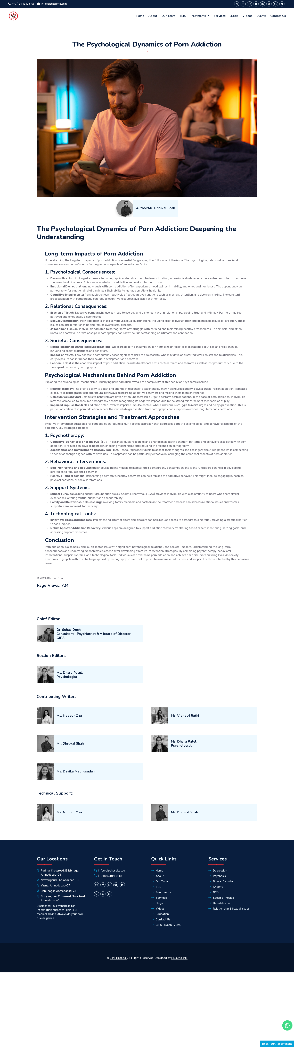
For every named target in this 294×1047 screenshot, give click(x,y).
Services (220, 16)
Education (162, 914)
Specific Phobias (223, 897)
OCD (215, 892)
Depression (219, 870)
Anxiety (217, 886)
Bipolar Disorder (222, 881)
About (152, 16)
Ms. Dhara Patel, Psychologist (69, 674)
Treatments (198, 16)
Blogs (234, 16)
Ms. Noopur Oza (69, 715)
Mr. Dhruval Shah (70, 743)
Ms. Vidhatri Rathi (185, 715)
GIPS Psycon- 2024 (168, 925)
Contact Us (278, 16)
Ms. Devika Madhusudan (75, 771)
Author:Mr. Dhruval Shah (155, 208)
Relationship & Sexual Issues (230, 908)
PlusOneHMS (179, 958)
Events (261, 16)
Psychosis (219, 876)
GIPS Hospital (118, 958)
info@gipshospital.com (54, 3)
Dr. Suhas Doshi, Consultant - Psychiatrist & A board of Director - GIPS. (94, 633)
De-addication (222, 903)
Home (140, 16)
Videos (247, 16)
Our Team (168, 16)
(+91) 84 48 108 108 (23, 3)
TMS (182, 16)
